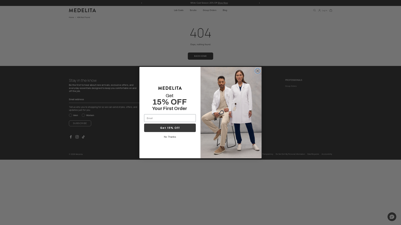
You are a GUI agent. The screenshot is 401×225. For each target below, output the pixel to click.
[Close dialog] (257, 71)
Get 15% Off (170, 128)
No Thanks (170, 136)
